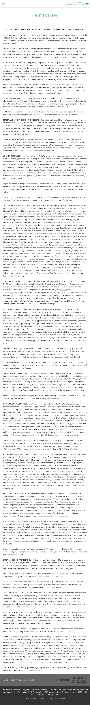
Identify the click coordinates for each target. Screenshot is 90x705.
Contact (29, 680)
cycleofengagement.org (12, 292)
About (14, 680)
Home (5, 680)
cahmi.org (64, 290)
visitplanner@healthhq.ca (56, 516)
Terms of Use (58, 698)
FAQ (21, 680)
